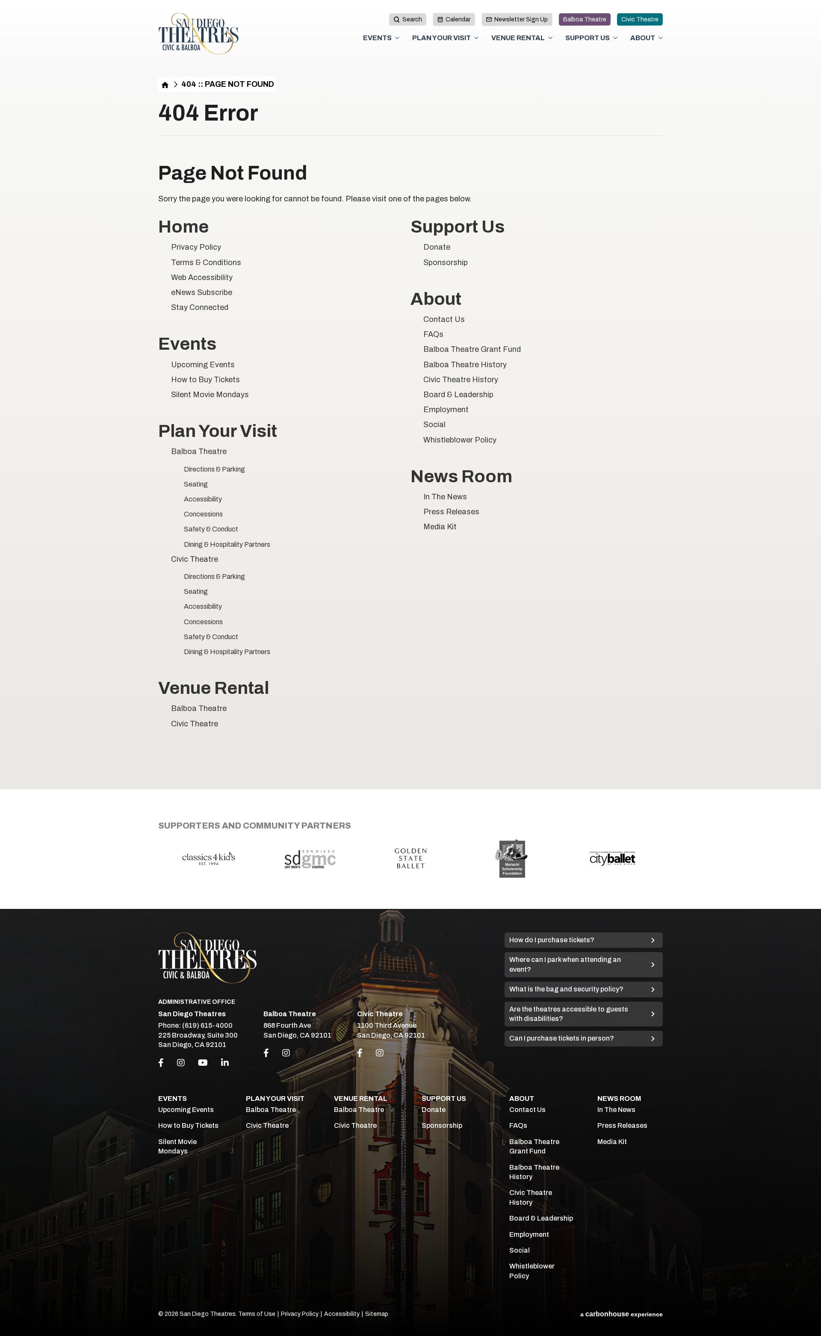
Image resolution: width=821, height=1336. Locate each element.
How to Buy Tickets (205, 379)
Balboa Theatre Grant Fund (472, 349)
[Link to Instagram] (286, 1053)
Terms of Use (256, 1314)
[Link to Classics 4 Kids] (209, 858)
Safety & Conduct (211, 529)
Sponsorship (445, 262)
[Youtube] (203, 1063)
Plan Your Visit (441, 37)
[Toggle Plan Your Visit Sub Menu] (476, 38)
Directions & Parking (214, 469)
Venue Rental (518, 37)
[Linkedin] (225, 1063)
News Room (461, 476)
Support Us (587, 37)
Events (377, 37)
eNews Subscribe (201, 292)
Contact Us (444, 319)
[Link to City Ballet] (612, 858)
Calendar (458, 19)
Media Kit (440, 526)
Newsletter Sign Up (521, 19)
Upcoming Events (203, 364)
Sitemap (376, 1314)
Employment (446, 409)
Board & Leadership (458, 394)
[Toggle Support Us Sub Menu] (615, 38)
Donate (436, 247)
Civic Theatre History (460, 379)
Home (165, 84)
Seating (196, 484)
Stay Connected (199, 307)
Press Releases (451, 511)
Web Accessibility (202, 277)
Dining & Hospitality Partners (227, 544)
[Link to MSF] (511, 858)
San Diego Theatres (198, 34)
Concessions (203, 514)
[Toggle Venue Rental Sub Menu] (550, 38)
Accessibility (203, 499)
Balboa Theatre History (465, 364)
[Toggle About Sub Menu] (661, 38)
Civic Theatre (640, 19)
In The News (445, 497)
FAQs (433, 334)
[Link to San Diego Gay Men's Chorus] (310, 858)
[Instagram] (181, 1063)
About (642, 37)
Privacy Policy (196, 247)
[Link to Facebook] (266, 1053)
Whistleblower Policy (459, 440)
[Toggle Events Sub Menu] (397, 38)
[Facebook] (161, 1063)
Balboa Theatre (584, 19)
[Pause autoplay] (652, 823)
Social (434, 424)
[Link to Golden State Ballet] (410, 858)
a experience (621, 1314)
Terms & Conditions (206, 262)
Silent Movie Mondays (210, 394)
